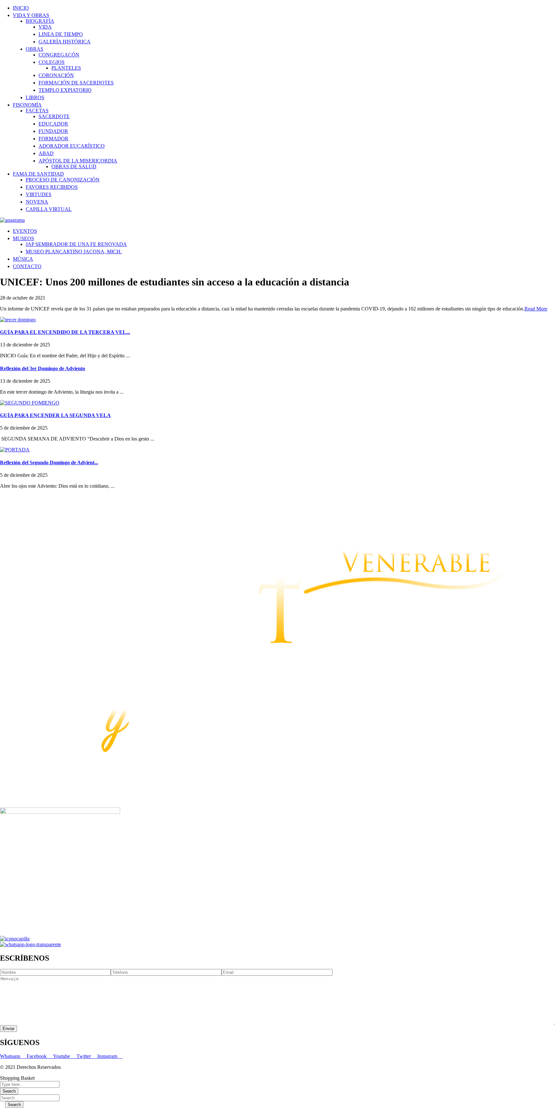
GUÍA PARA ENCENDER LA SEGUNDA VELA (55, 415)
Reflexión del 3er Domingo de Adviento (42, 368)
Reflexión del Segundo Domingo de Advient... (49, 462)
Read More (535, 308)
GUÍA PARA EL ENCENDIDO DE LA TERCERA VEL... (65, 332)
